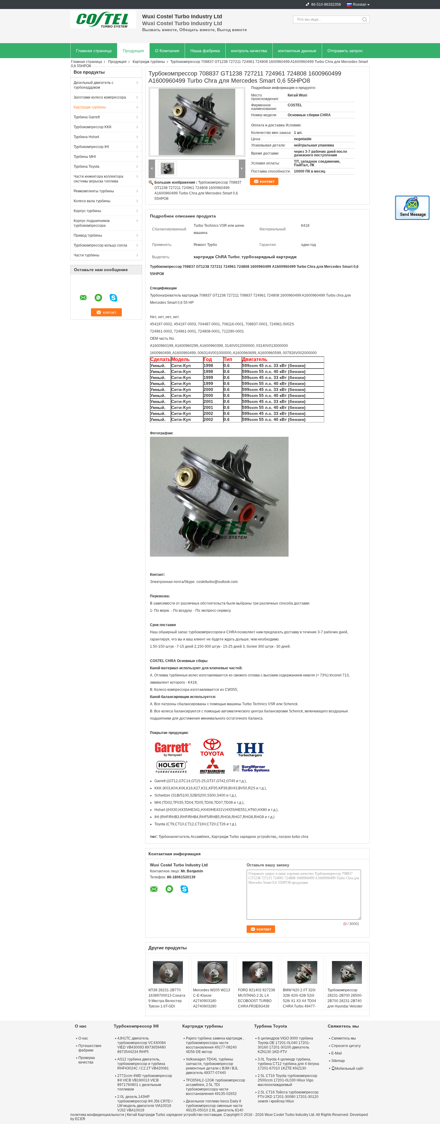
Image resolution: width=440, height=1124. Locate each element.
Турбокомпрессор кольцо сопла (100, 245)
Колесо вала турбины (92, 201)
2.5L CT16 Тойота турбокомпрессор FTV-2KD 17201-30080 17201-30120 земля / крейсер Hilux (288, 1096)
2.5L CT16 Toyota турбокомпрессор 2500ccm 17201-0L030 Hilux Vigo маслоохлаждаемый (287, 1080)
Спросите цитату (346, 1046)
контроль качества (249, 50)
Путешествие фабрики (89, 1048)
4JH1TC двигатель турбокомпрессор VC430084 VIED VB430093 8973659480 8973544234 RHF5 (141, 1045)
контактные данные (297, 50)
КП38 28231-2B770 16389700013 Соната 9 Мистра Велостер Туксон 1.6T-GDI (166, 998)
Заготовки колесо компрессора (100, 97)
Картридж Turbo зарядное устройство (244, 837)
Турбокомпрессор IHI (91, 147)
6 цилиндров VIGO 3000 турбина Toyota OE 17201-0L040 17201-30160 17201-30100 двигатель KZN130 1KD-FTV (285, 1045)
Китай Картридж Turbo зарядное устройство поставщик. (175, 1115)
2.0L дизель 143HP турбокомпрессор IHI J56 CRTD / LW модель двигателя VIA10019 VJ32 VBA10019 (144, 1103)
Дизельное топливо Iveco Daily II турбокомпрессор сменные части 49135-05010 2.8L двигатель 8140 (214, 1105)
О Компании (167, 50)
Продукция (133, 50)
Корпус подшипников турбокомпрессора (92, 223)
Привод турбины (88, 235)
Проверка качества (86, 1060)
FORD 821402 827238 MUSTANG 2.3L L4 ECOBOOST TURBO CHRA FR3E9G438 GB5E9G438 (256, 1001)
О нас (83, 1038)
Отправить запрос (345, 50)
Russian (359, 4)
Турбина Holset (86, 137)
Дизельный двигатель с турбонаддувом (93, 85)
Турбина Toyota (86, 166)
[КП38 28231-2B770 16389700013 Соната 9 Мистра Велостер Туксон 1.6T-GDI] (168, 972)
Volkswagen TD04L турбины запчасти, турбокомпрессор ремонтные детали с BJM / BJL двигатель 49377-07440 (212, 1066)
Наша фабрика (205, 50)
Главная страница (94, 50)
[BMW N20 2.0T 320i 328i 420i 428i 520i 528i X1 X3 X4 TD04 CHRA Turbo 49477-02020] (302, 972)
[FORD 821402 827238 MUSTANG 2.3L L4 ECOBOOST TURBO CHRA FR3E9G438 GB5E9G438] (257, 972)
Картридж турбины (149, 62)
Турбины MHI (85, 157)
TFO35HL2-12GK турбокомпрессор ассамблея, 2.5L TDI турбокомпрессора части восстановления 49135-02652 (215, 1087)
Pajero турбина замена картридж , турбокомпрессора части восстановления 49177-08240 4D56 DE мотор (215, 1045)
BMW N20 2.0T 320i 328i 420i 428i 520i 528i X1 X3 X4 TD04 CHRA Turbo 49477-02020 (299, 1001)
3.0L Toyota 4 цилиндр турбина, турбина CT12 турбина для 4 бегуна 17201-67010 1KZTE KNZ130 (288, 1063)
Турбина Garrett (87, 117)
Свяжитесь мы (343, 1038)
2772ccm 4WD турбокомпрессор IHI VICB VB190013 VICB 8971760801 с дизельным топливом (144, 1082)
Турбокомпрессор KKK (93, 127)
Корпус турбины (87, 211)
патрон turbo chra (293, 837)
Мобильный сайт (349, 1068)
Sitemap (338, 1061)
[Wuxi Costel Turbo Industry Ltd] (103, 19)
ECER (80, 1119)
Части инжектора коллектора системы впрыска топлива (98, 178)
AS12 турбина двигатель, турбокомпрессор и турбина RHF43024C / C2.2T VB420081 (143, 1063)
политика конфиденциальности (97, 1115)
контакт (267, 181)
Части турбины (86, 255)
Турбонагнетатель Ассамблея (184, 837)
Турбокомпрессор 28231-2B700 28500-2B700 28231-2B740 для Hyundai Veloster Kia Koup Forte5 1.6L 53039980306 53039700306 (344, 1006)
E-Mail (336, 1053)
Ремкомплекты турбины (94, 191)
